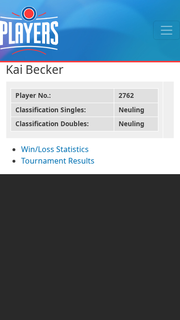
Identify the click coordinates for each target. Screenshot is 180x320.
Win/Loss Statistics (55, 149)
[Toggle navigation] (166, 30)
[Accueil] (29, 30)
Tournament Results (58, 160)
